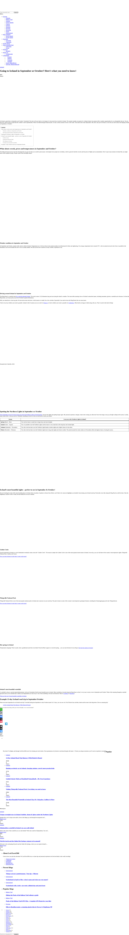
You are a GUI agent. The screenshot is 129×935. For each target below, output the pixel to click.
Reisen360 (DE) (10, 864)
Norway (8, 28)
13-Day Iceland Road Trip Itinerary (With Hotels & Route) (17, 705)
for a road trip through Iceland (23, 296)
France (8, 24)
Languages (6, 55)
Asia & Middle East (8, 45)
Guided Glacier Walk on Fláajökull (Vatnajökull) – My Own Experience (28, 779)
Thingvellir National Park (8, 139)
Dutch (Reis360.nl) (11, 63)
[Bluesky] (64, 731)
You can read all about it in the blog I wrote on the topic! (13, 556)
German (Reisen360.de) (12, 64)
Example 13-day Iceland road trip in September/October (13, 144)
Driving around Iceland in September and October (13, 132)
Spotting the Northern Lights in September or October (12, 134)
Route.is (46, 303)
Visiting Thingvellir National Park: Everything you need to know (26, 789)
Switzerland (9, 33)
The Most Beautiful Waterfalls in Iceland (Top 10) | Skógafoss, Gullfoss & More (30, 799)
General (8, 27)
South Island (9, 37)
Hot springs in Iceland (7, 141)
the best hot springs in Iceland (86, 647)
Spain (7, 31)
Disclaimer (8, 861)
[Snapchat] (64, 726)
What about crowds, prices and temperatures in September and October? (16, 129)
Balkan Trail (9, 19)
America (5, 49)
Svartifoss (65, 693)
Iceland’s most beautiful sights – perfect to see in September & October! (16, 136)
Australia (5, 39)
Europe (5, 16)
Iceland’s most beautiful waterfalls (10, 142)
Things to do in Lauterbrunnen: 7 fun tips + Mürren (22, 873)
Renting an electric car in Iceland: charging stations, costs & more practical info (30, 768)
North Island (9, 36)
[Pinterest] (64, 721)
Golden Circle (6, 137)
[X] (64, 719)
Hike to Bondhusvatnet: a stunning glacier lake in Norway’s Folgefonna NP (29, 907)
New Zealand (6, 34)
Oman (7, 48)
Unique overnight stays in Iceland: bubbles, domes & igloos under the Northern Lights (26, 814)
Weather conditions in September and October (12, 130)
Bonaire (8, 51)
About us (5, 52)
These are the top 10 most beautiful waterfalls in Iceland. (13, 696)
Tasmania (8, 42)
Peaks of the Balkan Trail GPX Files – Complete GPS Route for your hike (28, 901)
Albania (8, 18)
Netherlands (8, 923)
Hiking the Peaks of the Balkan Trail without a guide (22, 895)
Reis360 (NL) (9, 863)
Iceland (8, 21)
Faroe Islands (9, 22)
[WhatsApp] (64, 709)
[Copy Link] (64, 712)
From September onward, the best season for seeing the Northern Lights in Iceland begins (21, 414)
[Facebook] (64, 716)
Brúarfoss (72, 693)
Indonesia (8, 46)
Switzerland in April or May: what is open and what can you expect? (27, 879)
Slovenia (8, 30)
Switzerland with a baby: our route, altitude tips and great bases (25, 885)
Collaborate (9, 54)
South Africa (6, 43)
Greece (8, 25)
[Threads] (64, 728)
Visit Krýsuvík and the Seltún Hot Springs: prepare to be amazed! (20, 841)
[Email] (64, 714)
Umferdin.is (71, 303)
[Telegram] (64, 724)
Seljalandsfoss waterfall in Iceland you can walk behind (17, 828)
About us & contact (10, 859)
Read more (3, 819)
